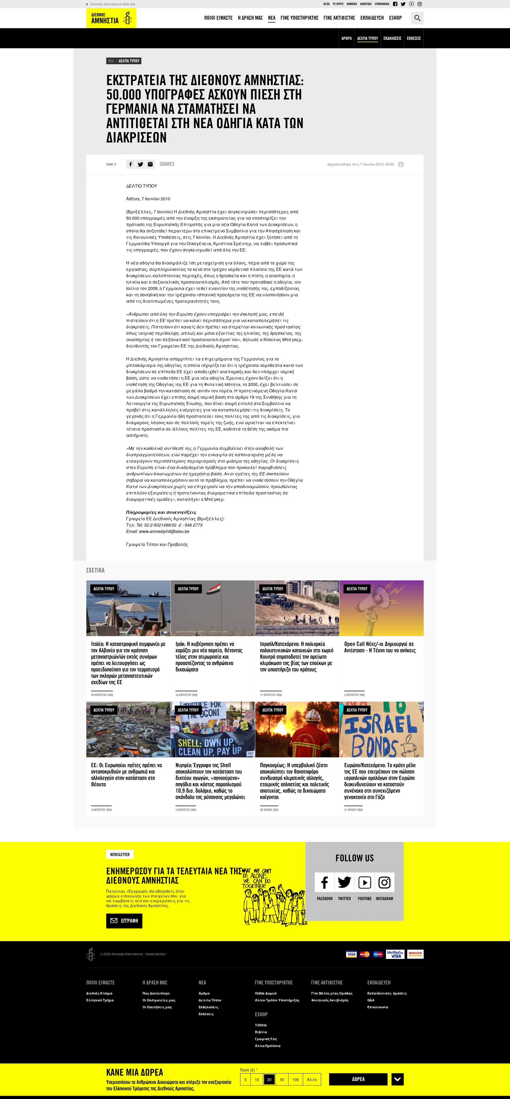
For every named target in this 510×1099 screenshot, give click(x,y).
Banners (352, 4)
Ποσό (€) (248, 1069)
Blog (327, 4)
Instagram (420, 4)
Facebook (395, 4)
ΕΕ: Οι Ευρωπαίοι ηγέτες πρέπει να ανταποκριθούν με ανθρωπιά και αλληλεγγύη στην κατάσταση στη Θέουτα (128, 759)
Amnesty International (111, 18)
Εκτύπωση (401, 165)
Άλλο (312, 1079)
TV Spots (338, 4)
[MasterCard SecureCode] (415, 957)
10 (257, 1079)
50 (282, 1079)
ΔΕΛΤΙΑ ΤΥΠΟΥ (129, 60)
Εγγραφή (129, 921)
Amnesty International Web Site (112, 4)
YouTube (411, 4)
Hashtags (366, 4)
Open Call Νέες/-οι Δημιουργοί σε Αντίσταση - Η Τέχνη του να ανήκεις (381, 640)
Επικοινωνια (382, 4)
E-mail (150, 164)
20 (269, 1079)
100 (295, 1079)
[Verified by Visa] (395, 957)
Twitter (403, 4)
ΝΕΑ (111, 60)
